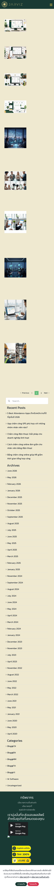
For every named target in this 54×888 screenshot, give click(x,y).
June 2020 (12, 720)
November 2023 (14, 648)
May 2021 (11, 707)
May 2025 (11, 543)
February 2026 (14, 484)
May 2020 (12, 727)
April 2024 (12, 615)
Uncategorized (14, 785)
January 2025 (13, 569)
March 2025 (12, 556)
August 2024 (13, 589)
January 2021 (13, 714)
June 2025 (12, 536)
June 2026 (12, 470)
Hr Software (12, 779)
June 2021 (11, 700)
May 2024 (11, 608)
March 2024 (12, 622)
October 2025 (13, 510)
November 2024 (14, 576)
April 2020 (12, 733)
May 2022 (11, 687)
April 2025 (12, 549)
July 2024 (11, 595)
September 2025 (15, 516)
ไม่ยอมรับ (33, 884)
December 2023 (14, 641)
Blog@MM (11, 759)
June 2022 (12, 681)
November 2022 (14, 668)
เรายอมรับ (21, 884)
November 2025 (14, 503)
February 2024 (14, 628)
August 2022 (13, 674)
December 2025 (14, 497)
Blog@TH (11, 765)
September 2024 (15, 582)
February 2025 (14, 562)
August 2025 (13, 523)
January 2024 (13, 635)
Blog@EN (11, 752)
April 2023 (12, 661)
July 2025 (11, 530)
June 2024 (12, 602)
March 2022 (12, 694)
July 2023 (11, 654)
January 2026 (13, 490)
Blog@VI (11, 772)
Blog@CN (11, 746)
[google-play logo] (18, 823)
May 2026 (11, 477)
